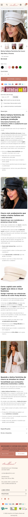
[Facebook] (2, 499)
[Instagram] (5, 499)
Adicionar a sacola (14, 79)
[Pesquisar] (7, 5)
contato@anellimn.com (8, 473)
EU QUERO (21, 453)
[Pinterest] (8, 499)
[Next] (25, 40)
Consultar (15, 97)
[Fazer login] (21, 5)
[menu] (2, 5)
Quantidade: (4, 71)
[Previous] (22, 40)
